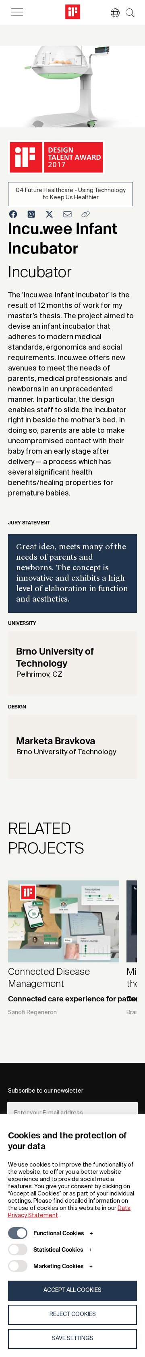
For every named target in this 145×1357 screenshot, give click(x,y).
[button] (111, 13)
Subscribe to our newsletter (45, 1091)
